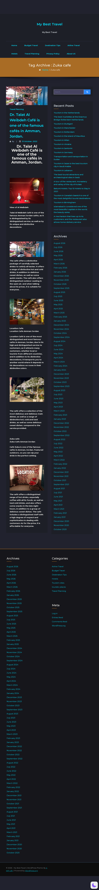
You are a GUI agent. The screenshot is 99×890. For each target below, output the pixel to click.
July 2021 (58, 492)
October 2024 (60, 333)
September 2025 (61, 288)
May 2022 (58, 452)
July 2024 (58, 345)
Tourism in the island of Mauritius (69, 136)
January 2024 (60, 370)
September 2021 (61, 484)
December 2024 (61, 325)
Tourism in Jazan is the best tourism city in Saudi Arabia (71, 164)
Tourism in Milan (61, 140)
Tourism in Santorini (63, 148)
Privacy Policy (53, 54)
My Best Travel (49, 24)
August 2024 (59, 341)
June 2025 (58, 300)
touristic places (59, 587)
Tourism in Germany (63, 152)
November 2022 (61, 427)
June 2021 (58, 496)
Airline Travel (73, 45)
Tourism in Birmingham (65, 202)
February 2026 (60, 268)
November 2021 (61, 476)
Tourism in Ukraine (62, 144)
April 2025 (58, 308)
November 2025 (61, 280)
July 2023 (58, 394)
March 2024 (59, 362)
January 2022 (60, 468)
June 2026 (58, 251)
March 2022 (59, 460)
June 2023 (58, 398)
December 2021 (61, 472)
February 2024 (60, 366)
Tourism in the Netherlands (67, 113)
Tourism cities (58, 583)
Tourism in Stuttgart (63, 124)
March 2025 (59, 313)
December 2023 (61, 374)
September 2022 (61, 435)
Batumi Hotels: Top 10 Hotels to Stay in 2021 (72, 190)
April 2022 (58, 456)
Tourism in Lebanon (63, 170)
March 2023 (59, 411)
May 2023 (58, 402)
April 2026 (58, 259)
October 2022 (60, 431)
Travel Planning (32, 54)
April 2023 (58, 407)
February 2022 (60, 464)
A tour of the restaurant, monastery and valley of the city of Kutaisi (70, 183)
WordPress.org (58, 626)
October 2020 (60, 529)
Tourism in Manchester (64, 128)
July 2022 (58, 443)
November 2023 (61, 378)
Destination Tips (52, 45)
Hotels (14, 54)
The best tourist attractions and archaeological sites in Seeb (68, 176)
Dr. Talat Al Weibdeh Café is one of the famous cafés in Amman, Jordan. (27, 125)
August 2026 (59, 243)
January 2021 (60, 517)
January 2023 (60, 419)
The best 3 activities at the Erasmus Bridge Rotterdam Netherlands (70, 118)
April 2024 (58, 358)
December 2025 (61, 276)
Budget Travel (31, 45)
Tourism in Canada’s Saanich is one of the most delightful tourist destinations (72, 196)
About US (71, 54)
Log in (54, 613)
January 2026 (60, 272)
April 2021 (58, 505)
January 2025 (60, 321)
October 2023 (60, 382)
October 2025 (60, 284)
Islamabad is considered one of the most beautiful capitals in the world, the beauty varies (70, 209)
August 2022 (59, 439)
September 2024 (62, 337)
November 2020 (61, 525)
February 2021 (60, 513)
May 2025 (58, 304)
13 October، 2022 (29, 141)
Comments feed (59, 621)
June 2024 (58, 349)
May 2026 (58, 255)
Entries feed (57, 617)
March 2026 (59, 263)
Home (14, 45)
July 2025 (58, 296)
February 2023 (60, 415)
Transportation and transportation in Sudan (71, 158)
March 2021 (59, 509)
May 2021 (58, 501)
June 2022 (58, 447)
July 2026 (58, 247)
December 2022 (61, 423)
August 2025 (59, 292)
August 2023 (59, 390)
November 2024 (61, 329)
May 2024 (58, 353)
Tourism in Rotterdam (64, 132)
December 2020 (61, 521)
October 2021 (60, 480)
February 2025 (60, 317)
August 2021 (59, 488)
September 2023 (61, 386)
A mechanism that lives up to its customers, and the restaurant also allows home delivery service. (70, 219)
